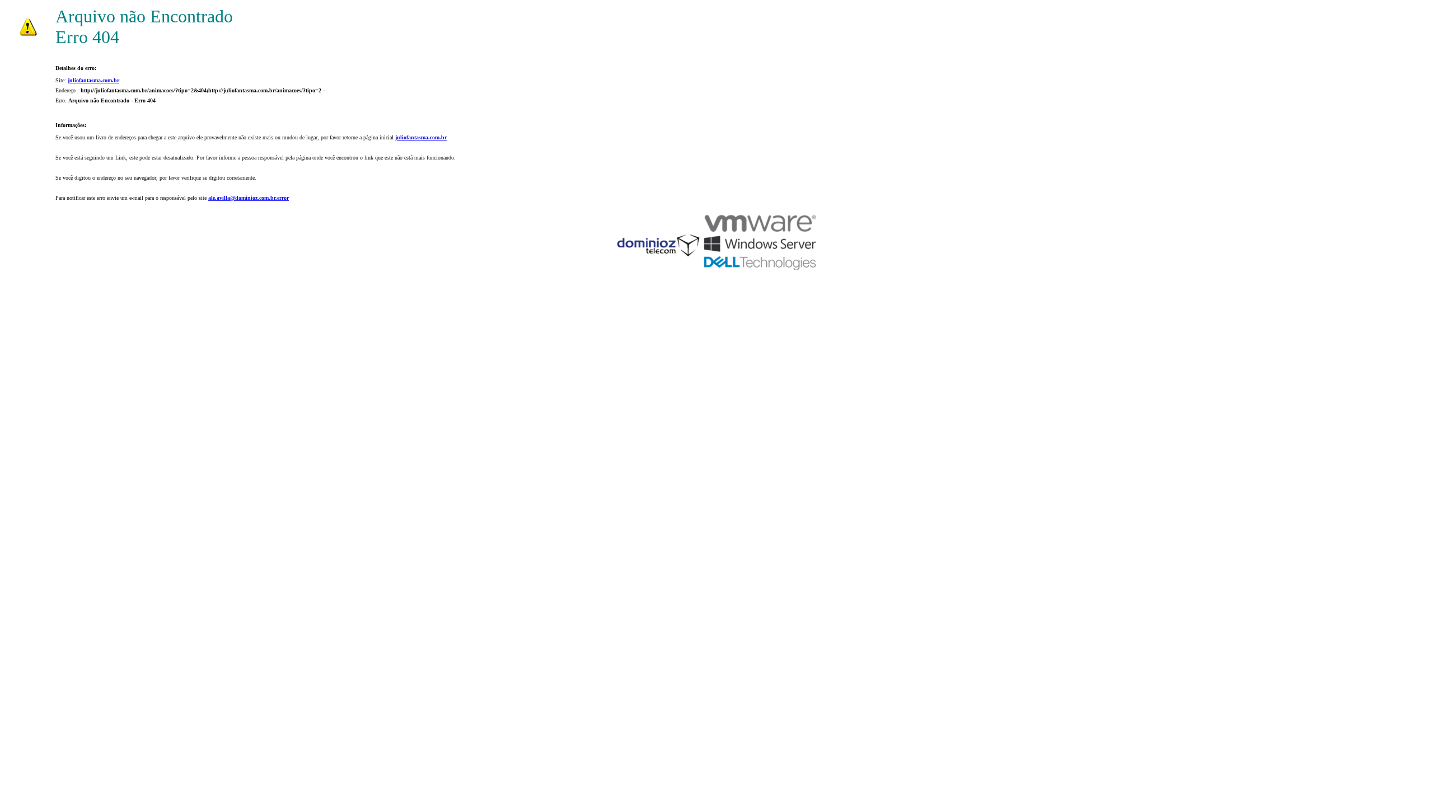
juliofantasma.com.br (93, 80)
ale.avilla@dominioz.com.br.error (248, 198)
